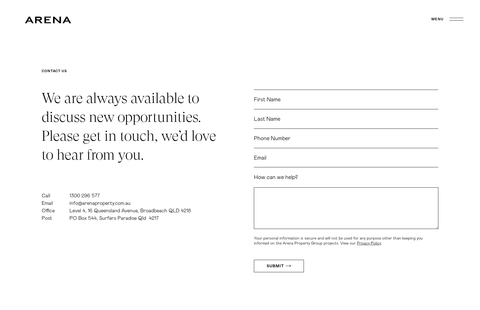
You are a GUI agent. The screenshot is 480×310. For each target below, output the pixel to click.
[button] (447, 19)
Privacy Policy (369, 243)
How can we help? (276, 177)
